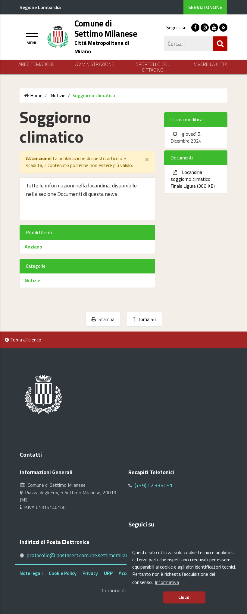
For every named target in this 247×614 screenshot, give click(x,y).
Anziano (33, 246)
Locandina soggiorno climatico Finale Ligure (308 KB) (192, 179)
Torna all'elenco (25, 339)
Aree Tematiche (36, 64)
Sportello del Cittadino (153, 67)
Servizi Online (205, 7)
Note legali (31, 573)
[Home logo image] (58, 36)
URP (108, 573)
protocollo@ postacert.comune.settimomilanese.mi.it (87, 555)
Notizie (32, 280)
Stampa (105, 319)
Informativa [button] (167, 582)
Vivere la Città (210, 64)
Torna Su (145, 319)
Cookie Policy (63, 573)
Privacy (90, 573)
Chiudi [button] (184, 597)
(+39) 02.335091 (154, 485)
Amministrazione (94, 64)
